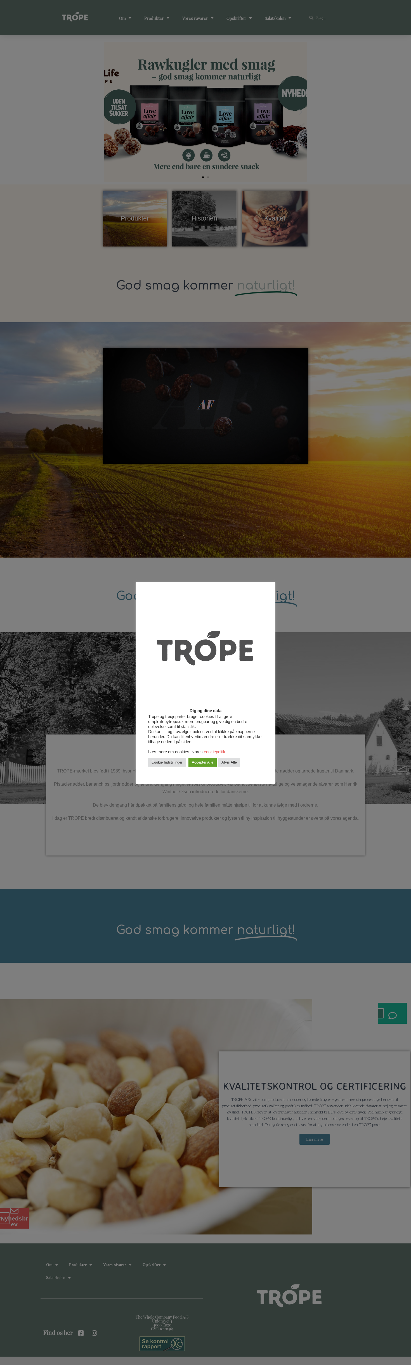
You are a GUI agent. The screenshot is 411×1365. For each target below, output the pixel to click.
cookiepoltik (214, 752)
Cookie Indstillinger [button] (167, 762)
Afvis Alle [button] (229, 762)
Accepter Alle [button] (202, 762)
